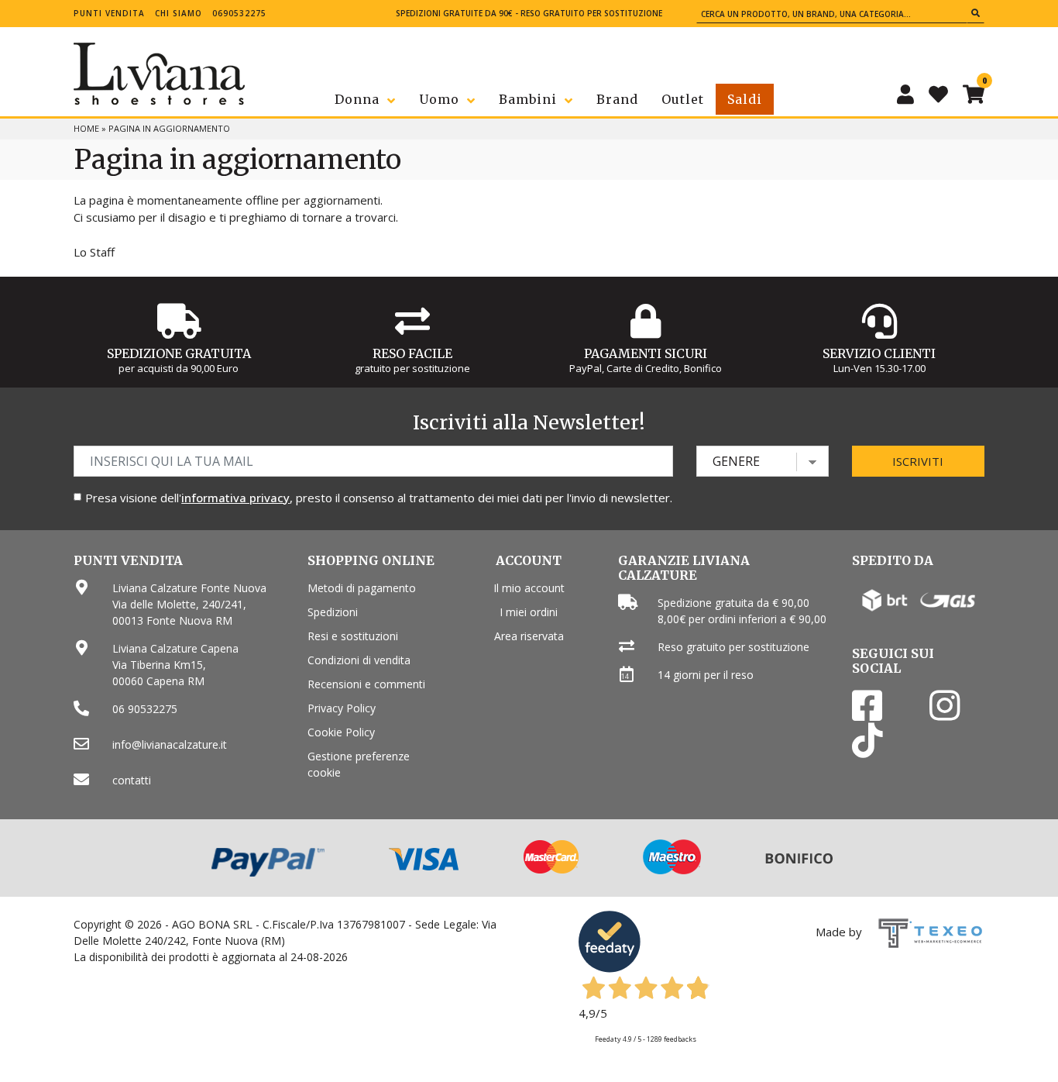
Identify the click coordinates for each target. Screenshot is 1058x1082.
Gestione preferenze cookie (358, 764)
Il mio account (529, 588)
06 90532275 (144, 708)
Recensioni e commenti (366, 684)
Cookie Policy (341, 732)
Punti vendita (109, 13)
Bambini (528, 99)
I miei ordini (529, 612)
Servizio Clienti (879, 353)
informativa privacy (235, 497)
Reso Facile (412, 353)
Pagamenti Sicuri (645, 353)
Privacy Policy (341, 708)
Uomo (439, 99)
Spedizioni (332, 612)
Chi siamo (178, 13)
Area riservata (529, 636)
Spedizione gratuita (179, 353)
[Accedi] (905, 94)
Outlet (682, 99)
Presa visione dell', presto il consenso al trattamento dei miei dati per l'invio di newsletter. (378, 497)
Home (86, 128)
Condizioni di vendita (358, 660)
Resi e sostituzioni (352, 636)
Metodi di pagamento (361, 588)
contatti (131, 780)
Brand (617, 99)
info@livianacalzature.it (169, 744)
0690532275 (239, 13)
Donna (357, 99)
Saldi (744, 99)
